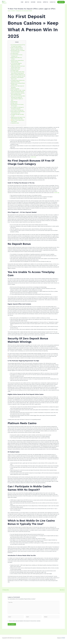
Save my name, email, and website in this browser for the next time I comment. (25, 620)
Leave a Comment (11, 10)
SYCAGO (63, 637)
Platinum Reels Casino (15, 68)
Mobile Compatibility (15, 88)
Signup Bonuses (14, 101)
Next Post (62, 589)
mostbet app (56, 192)
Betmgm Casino (14, 103)
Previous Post (5, 589)
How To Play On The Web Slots (17, 110)
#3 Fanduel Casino (14, 70)
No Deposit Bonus (14, 53)
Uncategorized (19, 10)
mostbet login (33, 156)
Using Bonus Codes (15, 122)
